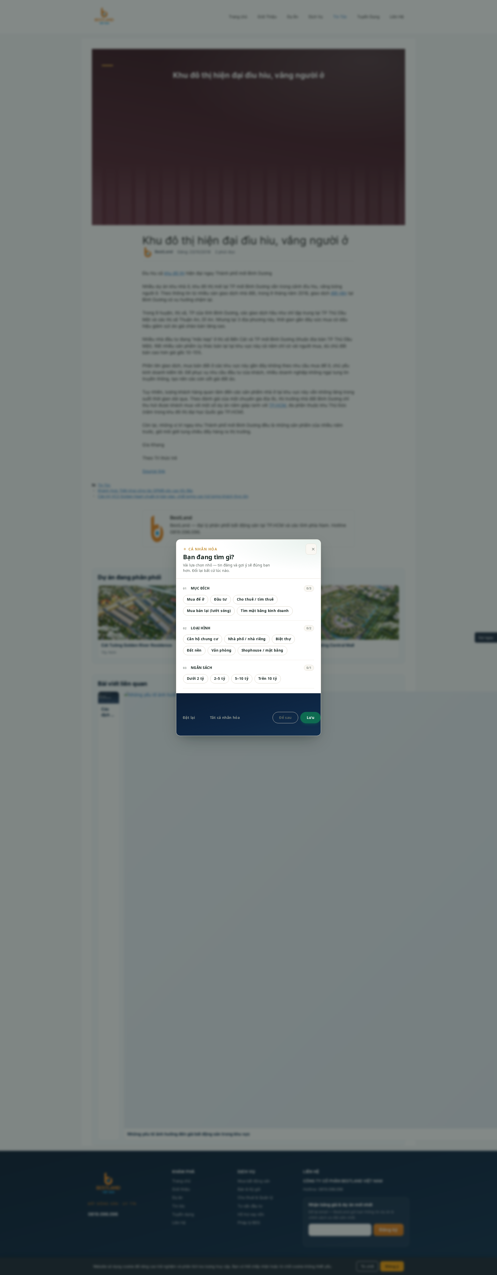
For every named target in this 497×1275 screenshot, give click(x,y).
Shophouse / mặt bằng (262, 650)
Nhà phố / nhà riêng (247, 639)
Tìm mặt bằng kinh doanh (265, 610)
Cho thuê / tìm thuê (255, 599)
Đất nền (194, 650)
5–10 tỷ (241, 678)
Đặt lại (189, 717)
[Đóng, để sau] (311, 549)
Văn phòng (221, 650)
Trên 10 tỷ (267, 678)
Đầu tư (220, 599)
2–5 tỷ (219, 678)
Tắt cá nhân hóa (225, 717)
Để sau (285, 717)
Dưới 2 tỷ (195, 678)
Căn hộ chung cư (202, 639)
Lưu (310, 717)
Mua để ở (195, 599)
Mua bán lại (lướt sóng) (209, 610)
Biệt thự (283, 639)
